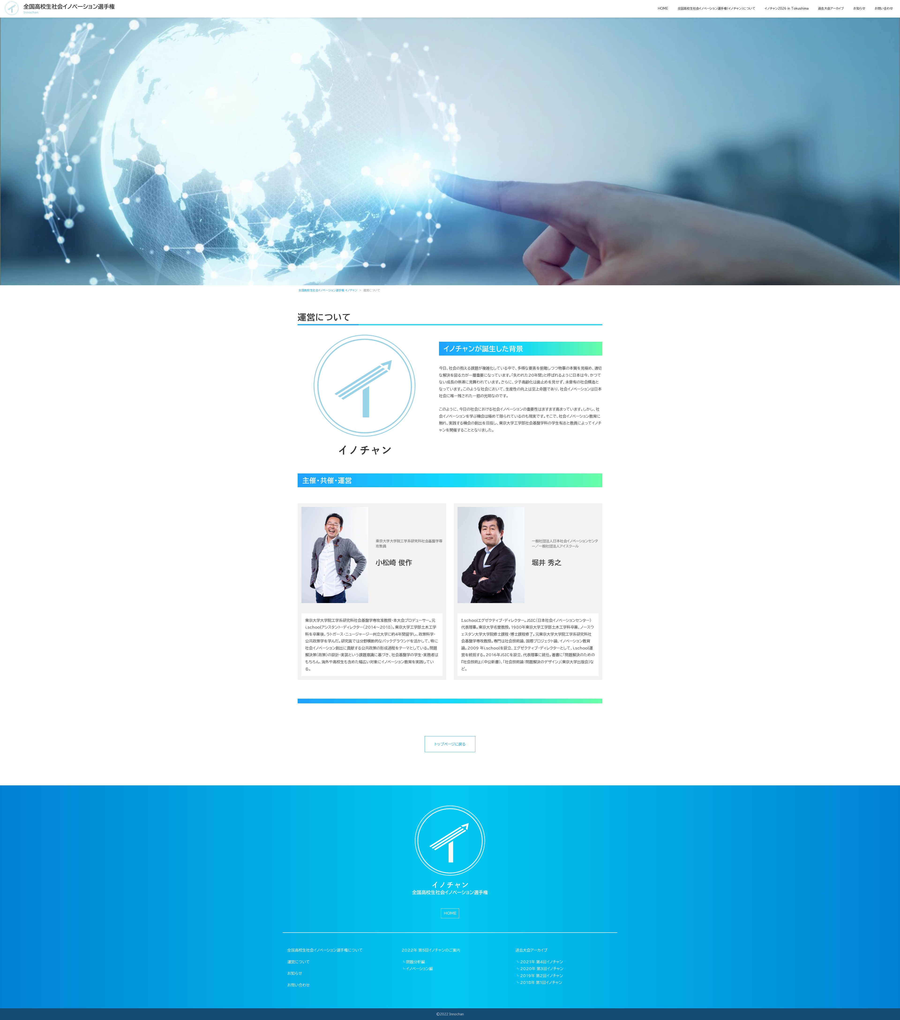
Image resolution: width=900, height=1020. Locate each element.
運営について (298, 962)
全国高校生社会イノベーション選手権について (325, 950)
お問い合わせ (884, 8)
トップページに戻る (450, 744)
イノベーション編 (419, 969)
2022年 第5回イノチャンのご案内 (430, 950)
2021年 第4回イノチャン (541, 962)
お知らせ (859, 8)
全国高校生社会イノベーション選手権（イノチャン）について (716, 8)
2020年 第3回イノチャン (541, 969)
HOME (663, 8)
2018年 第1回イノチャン (541, 982)
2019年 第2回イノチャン (541, 976)
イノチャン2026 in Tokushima (787, 8)
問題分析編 (415, 962)
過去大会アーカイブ (831, 8)
